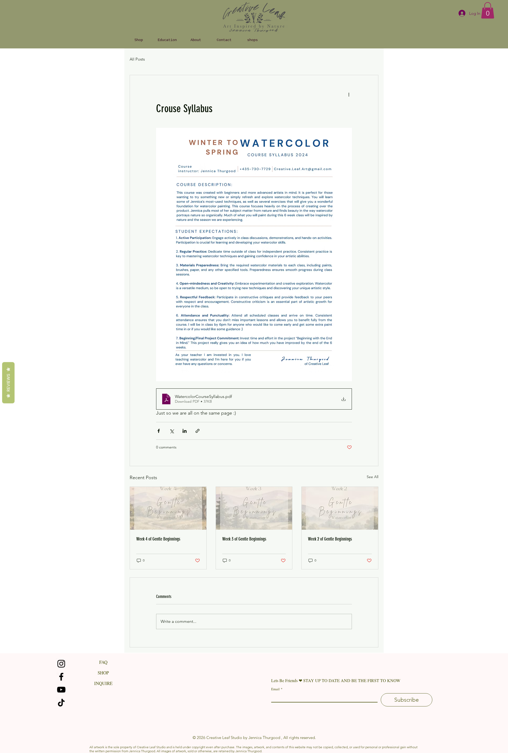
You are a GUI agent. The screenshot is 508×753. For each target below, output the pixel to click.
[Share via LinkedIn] (184, 430)
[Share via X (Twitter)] (171, 430)
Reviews (8, 383)
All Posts (137, 59)
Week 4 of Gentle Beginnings (158, 539)
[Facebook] (61, 677)
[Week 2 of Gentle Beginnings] (340, 508)
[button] (488, 10)
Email (277, 689)
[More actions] (349, 94)
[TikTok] (61, 702)
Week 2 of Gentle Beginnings (330, 539)
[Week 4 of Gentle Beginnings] (168, 508)
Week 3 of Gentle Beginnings (244, 539)
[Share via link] (197, 430)
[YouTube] (61, 689)
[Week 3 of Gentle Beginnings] (254, 508)
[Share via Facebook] (158, 430)
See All (372, 476)
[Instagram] (61, 664)
